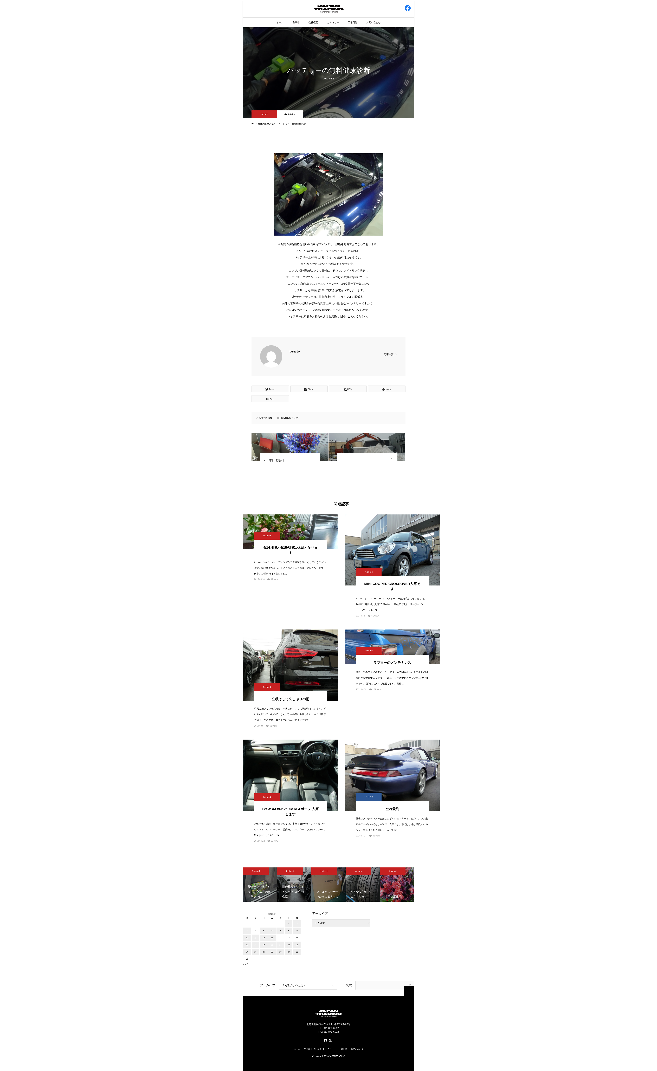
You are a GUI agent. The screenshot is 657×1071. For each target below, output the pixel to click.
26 (264, 952)
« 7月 (246, 963)
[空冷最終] (392, 775)
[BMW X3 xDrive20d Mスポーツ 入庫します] (290, 775)
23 (297, 945)
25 (255, 952)
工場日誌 (352, 22)
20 (272, 945)
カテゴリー (333, 22)
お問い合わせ (373, 22)
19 (264, 945)
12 (264, 938)
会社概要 (313, 22)
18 (255, 945)
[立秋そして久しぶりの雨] (290, 665)
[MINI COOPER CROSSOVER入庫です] (392, 550)
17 (247, 945)
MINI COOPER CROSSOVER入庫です (392, 586)
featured (264, 114)
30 (297, 952)
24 (247, 952)
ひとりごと (294, 418)
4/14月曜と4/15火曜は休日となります (290, 550)
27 (272, 952)
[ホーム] (253, 124)
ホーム (280, 22)
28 (280, 952)
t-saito (294, 351)
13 (272, 938)
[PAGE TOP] (409, 991)
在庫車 (296, 22)
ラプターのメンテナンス (392, 662)
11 (255, 938)
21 (280, 945)
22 (289, 945)
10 (247, 938)
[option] (260, 884)
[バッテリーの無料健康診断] (290, 447)
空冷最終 (392, 809)
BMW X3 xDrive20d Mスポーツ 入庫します (290, 811)
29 (289, 952)
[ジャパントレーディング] (329, 8)
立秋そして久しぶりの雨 (290, 699)
